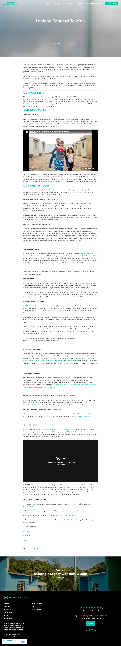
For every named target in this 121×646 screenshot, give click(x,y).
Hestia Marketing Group (31, 360)
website (50, 520)
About (6, 615)
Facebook (26, 531)
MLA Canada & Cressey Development (63, 384)
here (79, 240)
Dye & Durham (81, 384)
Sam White (57, 44)
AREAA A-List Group (48, 387)
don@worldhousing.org (30, 506)
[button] (50, 3)
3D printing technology (59, 432)
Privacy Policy (36, 609)
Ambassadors (8, 609)
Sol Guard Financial (56, 360)
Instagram (26, 535)
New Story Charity (85, 416)
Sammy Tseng (70, 360)
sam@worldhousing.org (78, 511)
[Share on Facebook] (37, 548)
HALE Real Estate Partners (31, 306)
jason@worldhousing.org (68, 515)
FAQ (33, 606)
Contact (6, 603)
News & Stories (37, 603)
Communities (8, 618)
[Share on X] (34, 548)
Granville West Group (88, 358)
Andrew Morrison (86, 253)
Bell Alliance (77, 358)
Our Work (7, 606)
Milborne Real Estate (34, 387)
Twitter (25, 540)
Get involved (8, 612)
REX (43, 283)
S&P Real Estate (44, 360)
